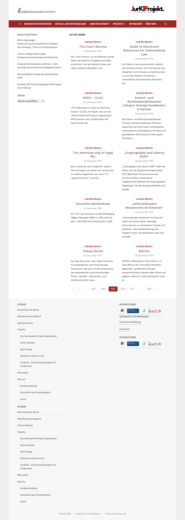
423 (93, 289)
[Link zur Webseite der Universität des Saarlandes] (122, 311)
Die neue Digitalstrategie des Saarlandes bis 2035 (37, 76)
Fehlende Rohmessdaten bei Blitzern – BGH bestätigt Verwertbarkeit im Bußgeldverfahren (39, 66)
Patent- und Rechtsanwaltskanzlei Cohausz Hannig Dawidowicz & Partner (144, 103)
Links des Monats (99, 24)
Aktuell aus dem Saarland (70, 24)
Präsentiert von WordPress (88, 514)
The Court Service (93, 46)
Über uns (151, 24)
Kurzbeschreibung (28, 386)
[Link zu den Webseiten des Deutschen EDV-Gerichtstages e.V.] (144, 311)
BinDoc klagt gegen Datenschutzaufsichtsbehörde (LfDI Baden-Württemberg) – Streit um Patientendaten (38, 44)
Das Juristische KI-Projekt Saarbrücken (38, 336)
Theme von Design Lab (115, 514)
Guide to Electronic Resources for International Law (144, 50)
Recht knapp (26, 349)
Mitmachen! (135, 24)
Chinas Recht (93, 251)
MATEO (144, 251)
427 (133, 289)
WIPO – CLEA (93, 98)
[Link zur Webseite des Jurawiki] (154, 311)
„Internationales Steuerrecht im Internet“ (144, 205)
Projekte (118, 24)
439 (149, 289)
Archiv (23, 399)
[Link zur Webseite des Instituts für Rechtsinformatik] (133, 311)
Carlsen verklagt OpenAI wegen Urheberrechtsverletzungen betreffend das (37, 56)
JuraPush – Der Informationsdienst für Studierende (38, 364)
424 (103, 289)
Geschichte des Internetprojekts (35, 392)
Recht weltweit (27, 343)
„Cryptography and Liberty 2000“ (144, 154)
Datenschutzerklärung (130, 322)
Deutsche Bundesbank (93, 204)
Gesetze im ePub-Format (32, 356)
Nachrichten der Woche (38, 24)
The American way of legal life (93, 154)
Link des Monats (93, 42)
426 (123, 289)
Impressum (125, 329)
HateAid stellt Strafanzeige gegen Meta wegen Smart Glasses (39, 86)
